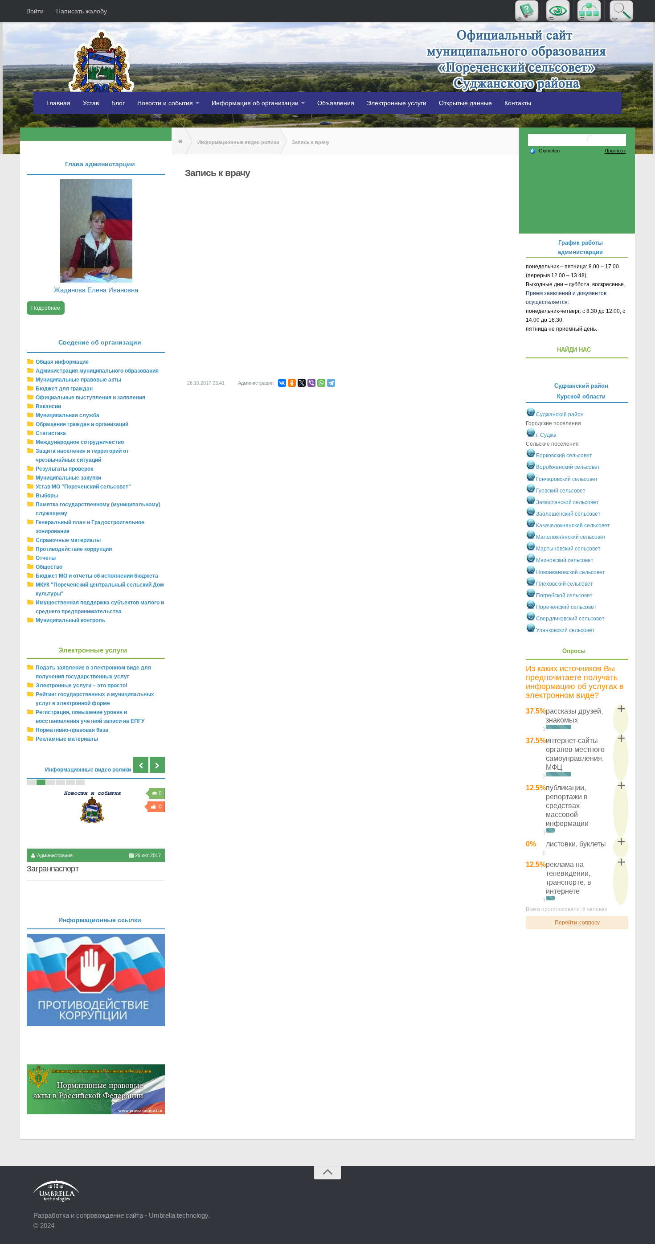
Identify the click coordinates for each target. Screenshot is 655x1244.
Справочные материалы (68, 540)
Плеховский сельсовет (564, 584)
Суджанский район (560, 414)
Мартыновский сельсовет (568, 549)
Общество (49, 567)
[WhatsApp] (321, 383)
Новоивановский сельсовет (570, 572)
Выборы (47, 496)
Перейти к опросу (577, 923)
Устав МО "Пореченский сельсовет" (83, 487)
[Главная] (178, 141)
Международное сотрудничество (80, 442)
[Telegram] (331, 383)
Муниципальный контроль (70, 620)
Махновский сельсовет (565, 561)
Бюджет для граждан (64, 389)
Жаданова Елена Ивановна (96, 290)
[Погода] (544, 150)
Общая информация (62, 362)
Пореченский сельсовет (566, 607)
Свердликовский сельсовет (570, 619)
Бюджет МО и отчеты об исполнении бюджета (97, 576)
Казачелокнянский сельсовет (573, 525)
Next (157, 765)
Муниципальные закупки (68, 478)
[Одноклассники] (292, 383)
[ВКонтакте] (282, 383)
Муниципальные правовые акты (78, 380)
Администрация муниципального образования (97, 371)
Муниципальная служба (67, 415)
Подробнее (45, 308)
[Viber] (311, 383)
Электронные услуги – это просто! (81, 685)
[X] (302, 383)
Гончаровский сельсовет (567, 479)
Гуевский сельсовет (560, 491)
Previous (140, 765)
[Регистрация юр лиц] (96, 816)
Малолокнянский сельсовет (571, 537)
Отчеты (46, 558)
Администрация (256, 383)
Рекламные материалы (67, 739)
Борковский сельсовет (564, 455)
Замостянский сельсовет (567, 502)
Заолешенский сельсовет (568, 514)
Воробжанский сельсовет (568, 467)
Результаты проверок (64, 469)
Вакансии (48, 406)
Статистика (51, 433)
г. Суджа (546, 435)
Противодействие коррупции (74, 549)
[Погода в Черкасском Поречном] (591, 143)
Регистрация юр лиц (62, 868)
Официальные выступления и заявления (90, 397)
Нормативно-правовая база (72, 730)
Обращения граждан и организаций (82, 424)
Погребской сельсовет (564, 595)
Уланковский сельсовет (565, 630)
